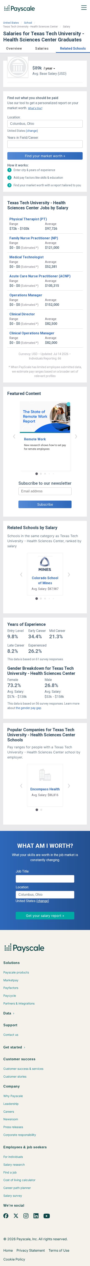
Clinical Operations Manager (31, 333)
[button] (14, 48)
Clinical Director (22, 314)
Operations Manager (25, 295)
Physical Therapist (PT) (28, 219)
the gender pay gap (28, 708)
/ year (48, 68)
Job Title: (22, 871)
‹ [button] (14, 436)
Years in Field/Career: (23, 138)
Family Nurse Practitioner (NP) (33, 238)
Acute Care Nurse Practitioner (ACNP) (40, 276)
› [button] (76, 436)
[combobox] (45, 124)
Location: (14, 117)
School (28, 22)
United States (11, 22)
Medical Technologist (26, 257)
